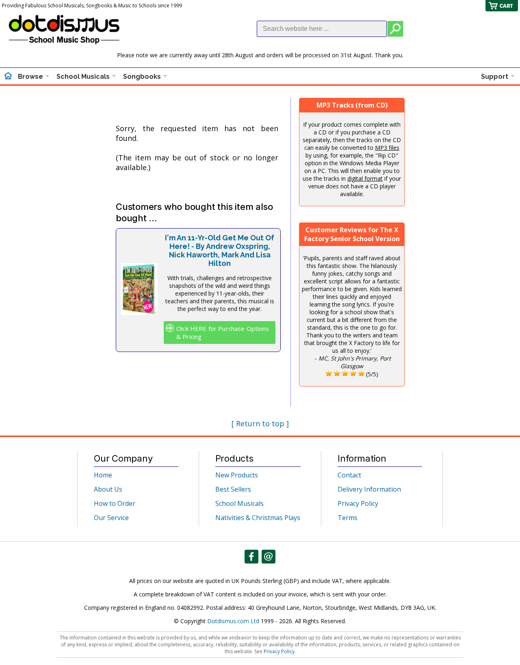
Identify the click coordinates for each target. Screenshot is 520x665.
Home (103, 475)
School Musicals (83, 76)
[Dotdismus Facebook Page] (251, 557)
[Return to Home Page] (8, 77)
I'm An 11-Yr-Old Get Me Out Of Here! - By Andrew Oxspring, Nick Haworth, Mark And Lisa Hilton (219, 250)
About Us (108, 489)
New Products (236, 475)
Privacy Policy (358, 503)
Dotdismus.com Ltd (233, 621)
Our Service (111, 517)
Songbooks (142, 76)
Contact (349, 475)
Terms (348, 517)
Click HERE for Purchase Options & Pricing (222, 332)
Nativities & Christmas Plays (257, 517)
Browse (30, 76)
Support (494, 76)
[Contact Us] (268, 557)
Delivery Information (369, 489)
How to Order (114, 503)
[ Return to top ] (260, 423)
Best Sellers (233, 489)
